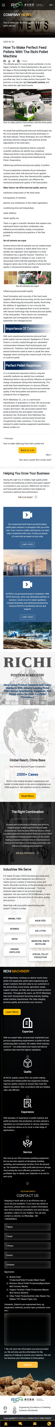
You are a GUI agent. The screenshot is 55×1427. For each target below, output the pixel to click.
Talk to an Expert (25, 497)
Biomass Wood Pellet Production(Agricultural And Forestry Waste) (29, 1285)
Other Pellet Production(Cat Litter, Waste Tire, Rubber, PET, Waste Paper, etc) (29, 1297)
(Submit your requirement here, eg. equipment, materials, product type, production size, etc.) (27, 1307)
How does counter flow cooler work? (35, 460)
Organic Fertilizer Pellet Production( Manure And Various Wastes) (29, 1291)
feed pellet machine (36, 82)
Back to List (27, 450)
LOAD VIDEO (27, 544)
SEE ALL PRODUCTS (25, 853)
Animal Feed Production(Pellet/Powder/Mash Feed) (27, 1278)
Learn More (12, 1011)
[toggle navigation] (3, 5)
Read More (27, 796)
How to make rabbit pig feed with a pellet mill (23, 443)
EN (50, 5)
